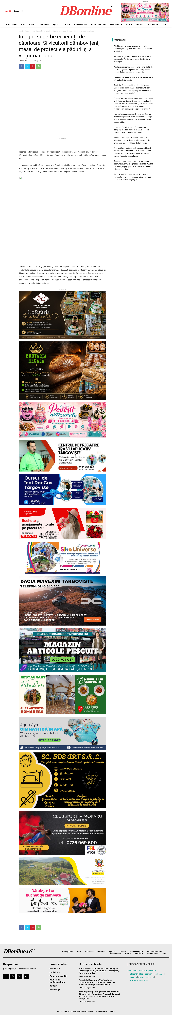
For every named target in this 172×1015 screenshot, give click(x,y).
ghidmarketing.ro (146, 977)
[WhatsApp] (38, 66)
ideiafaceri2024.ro (135, 974)
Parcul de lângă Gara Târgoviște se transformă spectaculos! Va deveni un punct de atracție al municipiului (132, 59)
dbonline (28, 61)
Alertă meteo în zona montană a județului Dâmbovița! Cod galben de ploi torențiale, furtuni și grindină (133, 48)
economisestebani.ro (154, 974)
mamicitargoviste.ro (147, 970)
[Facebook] (21, 66)
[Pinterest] (32, 66)
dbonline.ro (132, 970)
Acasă (21, 31)
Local (27, 31)
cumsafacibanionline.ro (137, 980)
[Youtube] (26, 976)
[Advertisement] (62, 144)
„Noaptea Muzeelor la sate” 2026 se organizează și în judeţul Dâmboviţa (133, 78)
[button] (19, 11)
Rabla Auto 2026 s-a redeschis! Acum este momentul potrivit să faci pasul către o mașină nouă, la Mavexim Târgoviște (132, 177)
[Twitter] (27, 66)
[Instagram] (12, 976)
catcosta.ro (132, 977)
